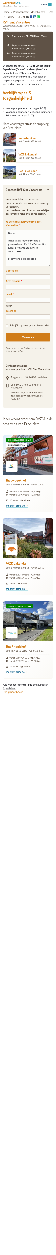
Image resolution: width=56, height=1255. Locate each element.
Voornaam (12, 270)
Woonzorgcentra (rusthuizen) (29, 11)
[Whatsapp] (38, 17)
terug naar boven (13, 692)
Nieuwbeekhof (30, 139)
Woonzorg (12, 3)
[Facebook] (30, 17)
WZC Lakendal (30, 155)
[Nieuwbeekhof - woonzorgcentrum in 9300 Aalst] (28, 455)
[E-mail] (27, 16)
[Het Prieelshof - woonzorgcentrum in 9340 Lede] (28, 621)
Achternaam (13, 281)
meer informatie (15, 505)
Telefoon (11, 310)
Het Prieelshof (30, 172)
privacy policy (17, 351)
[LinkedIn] (34, 17)
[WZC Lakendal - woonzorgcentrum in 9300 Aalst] (28, 538)
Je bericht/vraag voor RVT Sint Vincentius (23, 223)
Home (6, 11)
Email (9, 294)
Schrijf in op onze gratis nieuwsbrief (29, 325)
